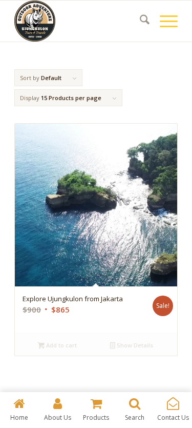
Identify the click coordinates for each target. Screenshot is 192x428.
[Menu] (164, 21)
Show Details (134, 345)
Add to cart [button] (61, 345)
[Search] (140, 21)
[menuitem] (140, 21)
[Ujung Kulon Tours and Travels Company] (79, 21)
